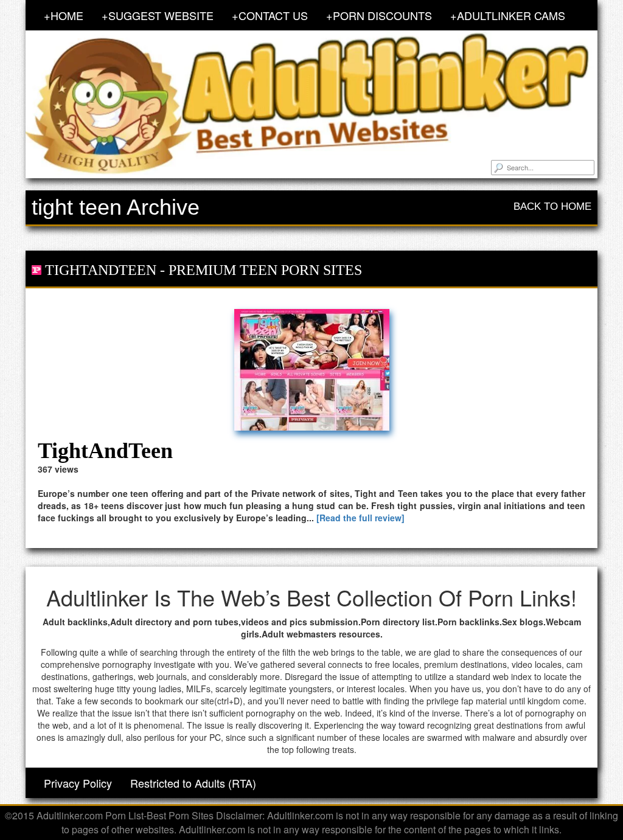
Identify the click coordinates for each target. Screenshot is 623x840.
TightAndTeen (100, 270)
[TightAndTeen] (311, 370)
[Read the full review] (360, 518)
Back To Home (552, 206)
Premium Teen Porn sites (265, 270)
